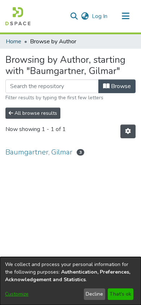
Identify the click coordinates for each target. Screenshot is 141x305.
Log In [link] (100, 16)
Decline (94, 294)
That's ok (120, 294)
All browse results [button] (35, 113)
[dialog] (70, 281)
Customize (17, 294)
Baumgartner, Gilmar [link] (38, 152)
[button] (17, 16)
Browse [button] (120, 86)
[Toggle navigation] (125, 16)
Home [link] (13, 41)
